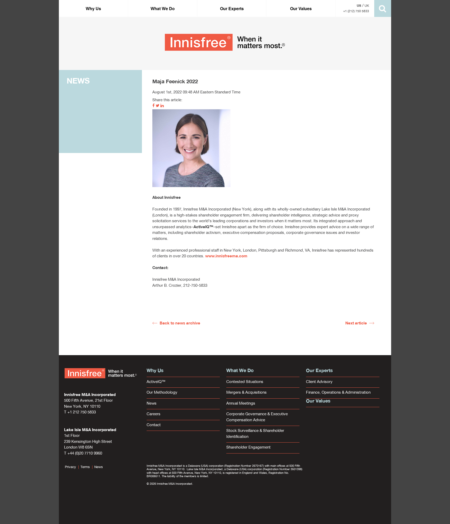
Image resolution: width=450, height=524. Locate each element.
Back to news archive (180, 323)
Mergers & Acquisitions (246, 393)
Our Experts (232, 8)
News (152, 404)
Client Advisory (319, 382)
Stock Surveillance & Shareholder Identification (255, 434)
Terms (85, 467)
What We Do (163, 8)
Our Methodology (162, 393)
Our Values (301, 8)
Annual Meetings (240, 404)
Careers (153, 414)
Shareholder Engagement (248, 448)
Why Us (93, 8)
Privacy (70, 467)
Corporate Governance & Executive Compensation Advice (257, 417)
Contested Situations (244, 382)
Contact (154, 425)
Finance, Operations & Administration (338, 393)
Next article (356, 323)
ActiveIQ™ (156, 382)
